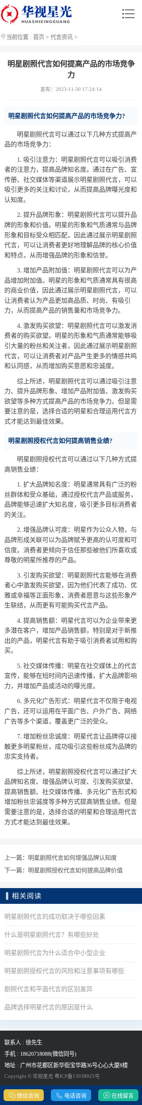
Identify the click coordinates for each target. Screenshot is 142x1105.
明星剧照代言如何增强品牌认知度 (72, 857)
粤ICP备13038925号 (77, 1076)
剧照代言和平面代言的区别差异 (48, 989)
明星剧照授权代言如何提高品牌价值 (75, 870)
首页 (38, 37)
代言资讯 (61, 37)
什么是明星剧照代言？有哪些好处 (51, 934)
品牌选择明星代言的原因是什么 (48, 1007)
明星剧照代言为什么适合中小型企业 (54, 953)
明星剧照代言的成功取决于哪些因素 (54, 916)
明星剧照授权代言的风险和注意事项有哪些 (64, 971)
